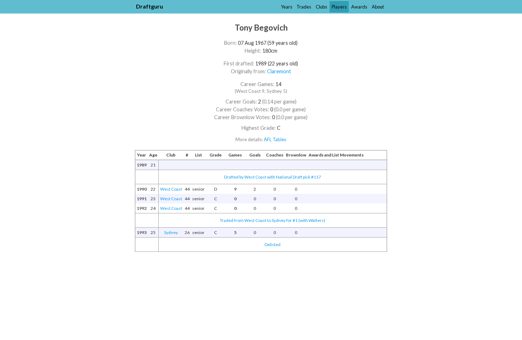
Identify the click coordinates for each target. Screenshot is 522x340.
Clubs (321, 7)
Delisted (273, 244)
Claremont (279, 71)
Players (339, 7)
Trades (304, 7)
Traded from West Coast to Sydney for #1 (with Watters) (272, 220)
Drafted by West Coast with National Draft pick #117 (272, 177)
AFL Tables (275, 139)
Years (286, 7)
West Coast (171, 189)
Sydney (171, 232)
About (378, 7)
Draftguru (149, 6)
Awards (359, 7)
